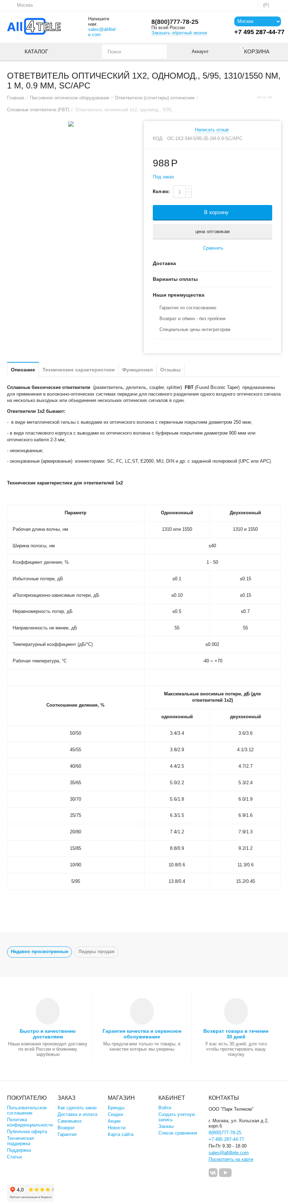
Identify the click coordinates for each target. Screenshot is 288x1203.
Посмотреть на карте (231, 1159)
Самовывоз (69, 1121)
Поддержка (19, 1150)
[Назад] (250, 97)
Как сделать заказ (77, 1107)
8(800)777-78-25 (174, 21)
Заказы (166, 1126)
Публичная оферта (27, 1131)
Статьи (14, 1156)
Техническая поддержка (20, 1141)
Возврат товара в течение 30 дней (236, 1033)
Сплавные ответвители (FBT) (38, 109)
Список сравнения (177, 1133)
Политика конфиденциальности (30, 1122)
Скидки (115, 1114)
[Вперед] (278, 97)
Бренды (116, 1107)
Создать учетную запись (176, 1117)
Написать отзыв (212, 129)
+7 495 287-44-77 (226, 1139)
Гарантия (67, 1134)
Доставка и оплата (77, 1114)
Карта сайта (120, 1134)
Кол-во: (161, 191)
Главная (15, 97)
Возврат (66, 1127)
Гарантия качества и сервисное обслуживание (142, 1033)
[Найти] (160, 52)
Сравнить (213, 248)
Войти (164, 1107)
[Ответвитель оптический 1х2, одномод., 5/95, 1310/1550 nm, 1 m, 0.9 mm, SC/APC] (71, 124)
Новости (116, 1127)
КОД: (158, 138)
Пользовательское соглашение (27, 1110)
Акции (114, 1121)
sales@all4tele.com (102, 32)
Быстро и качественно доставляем (48, 1033)
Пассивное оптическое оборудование (69, 97)
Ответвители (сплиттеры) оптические (154, 97)
